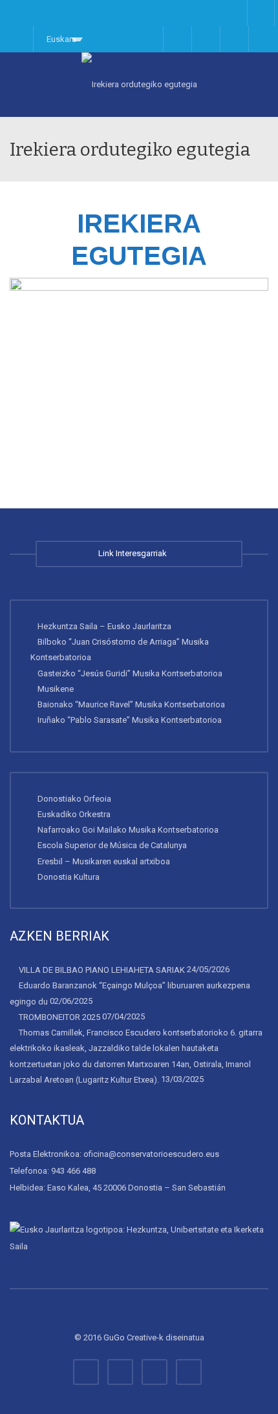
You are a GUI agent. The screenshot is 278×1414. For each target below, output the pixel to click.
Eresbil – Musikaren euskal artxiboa (103, 861)
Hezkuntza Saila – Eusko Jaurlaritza (104, 626)
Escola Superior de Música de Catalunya (112, 845)
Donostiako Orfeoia (74, 798)
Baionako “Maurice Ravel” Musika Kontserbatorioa (131, 704)
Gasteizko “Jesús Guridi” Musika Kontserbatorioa (129, 673)
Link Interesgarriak (134, 553)
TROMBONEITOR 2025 (59, 1017)
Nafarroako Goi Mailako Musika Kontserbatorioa (128, 830)
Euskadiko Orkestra (74, 814)
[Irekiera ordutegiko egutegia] (139, 84)
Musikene (55, 689)
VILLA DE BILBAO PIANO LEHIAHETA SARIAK (102, 970)
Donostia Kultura (68, 877)
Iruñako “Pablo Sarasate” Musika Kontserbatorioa (129, 720)
